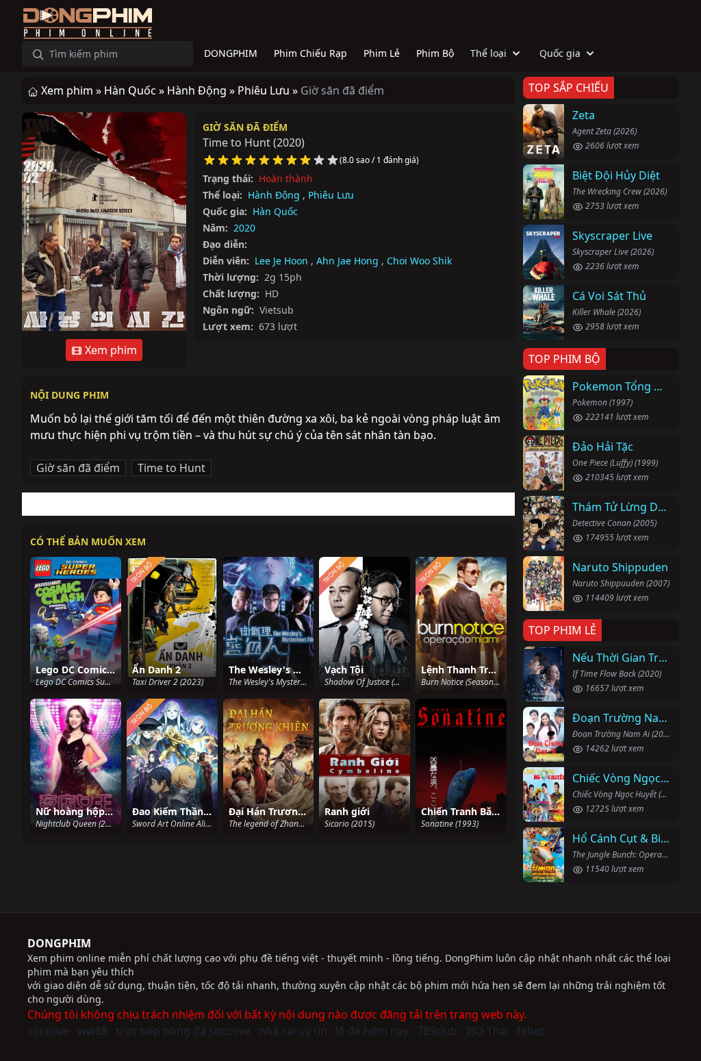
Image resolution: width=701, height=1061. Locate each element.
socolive (48, 1030)
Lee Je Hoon (281, 260)
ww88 (92, 1030)
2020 (244, 227)
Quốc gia (560, 53)
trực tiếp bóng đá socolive (183, 1030)
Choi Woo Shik (419, 260)
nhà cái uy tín (293, 1030)
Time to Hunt (171, 467)
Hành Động (274, 194)
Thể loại (488, 53)
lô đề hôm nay (372, 1030)
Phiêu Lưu (331, 194)
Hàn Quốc (275, 211)
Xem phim (109, 350)
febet (530, 1030)
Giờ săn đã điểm (245, 127)
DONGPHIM (59, 943)
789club (437, 1030)
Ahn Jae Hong (347, 260)
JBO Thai (487, 1030)
